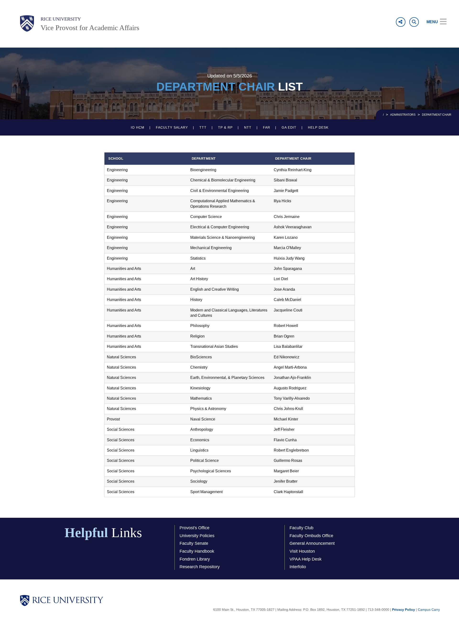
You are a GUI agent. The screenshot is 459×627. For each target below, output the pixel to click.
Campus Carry (429, 609)
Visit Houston (302, 551)
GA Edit (289, 127)
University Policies (197, 535)
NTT (247, 127)
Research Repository (200, 566)
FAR (266, 127)
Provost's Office (194, 527)
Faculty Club (301, 527)
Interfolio (298, 566)
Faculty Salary (172, 127)
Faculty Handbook (197, 551)
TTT (203, 127)
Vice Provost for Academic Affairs (90, 28)
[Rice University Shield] (27, 23)
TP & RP (225, 127)
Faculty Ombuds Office (311, 535)
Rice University (61, 19)
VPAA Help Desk (306, 559)
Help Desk (318, 127)
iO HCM (137, 127)
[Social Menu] (400, 22)
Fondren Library (195, 559)
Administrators (402, 114)
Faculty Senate (194, 543)
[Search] (414, 22)
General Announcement (312, 543)
